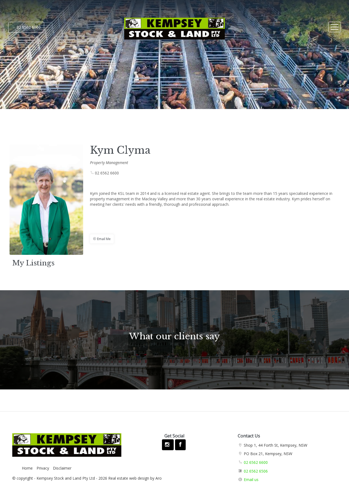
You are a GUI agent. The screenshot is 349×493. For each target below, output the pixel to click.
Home (27, 468)
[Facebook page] (180, 444)
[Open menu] (334, 27)
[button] (102, 238)
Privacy (43, 468)
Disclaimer (62, 468)
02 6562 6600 (28, 27)
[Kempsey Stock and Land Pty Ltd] (145, 26)
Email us (251, 479)
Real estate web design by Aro (135, 478)
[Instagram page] (168, 444)
